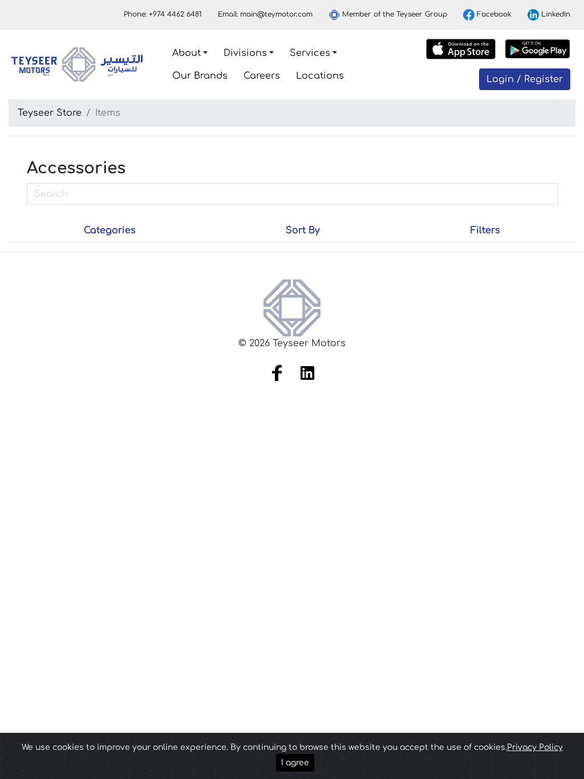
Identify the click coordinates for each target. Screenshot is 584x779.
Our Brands (200, 76)
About (186, 53)
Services (310, 53)
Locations (320, 76)
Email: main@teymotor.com (265, 14)
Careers (262, 76)
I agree (295, 762)
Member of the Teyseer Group (393, 14)
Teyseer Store (50, 113)
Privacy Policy (535, 747)
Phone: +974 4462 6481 (163, 14)
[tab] (110, 230)
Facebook (493, 14)
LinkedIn (554, 14)
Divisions (245, 53)
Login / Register (524, 79)
